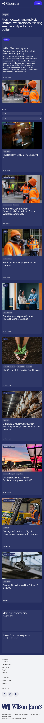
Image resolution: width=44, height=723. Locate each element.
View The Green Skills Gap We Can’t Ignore (18, 338)
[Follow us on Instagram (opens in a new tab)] (10, 694)
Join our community (13, 611)
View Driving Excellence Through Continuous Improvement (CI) (18, 446)
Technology (7, 151)
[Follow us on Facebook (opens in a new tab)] (4, 694)
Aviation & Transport (9, 366)
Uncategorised (8, 312)
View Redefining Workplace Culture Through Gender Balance (21, 285)
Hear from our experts (15, 633)
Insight (5, 285)
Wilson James (7, 259)
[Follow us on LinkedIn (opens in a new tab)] (16, 694)
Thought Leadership (9, 124)
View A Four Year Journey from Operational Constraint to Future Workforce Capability (22, 39)
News (5, 231)
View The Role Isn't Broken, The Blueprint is (17, 123)
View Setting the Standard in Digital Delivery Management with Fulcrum (18, 500)
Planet (5, 339)
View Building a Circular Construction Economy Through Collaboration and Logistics (19, 393)
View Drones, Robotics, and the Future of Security (20, 553)
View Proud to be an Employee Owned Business (19, 230)
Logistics (16, 99)
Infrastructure (8, 99)
